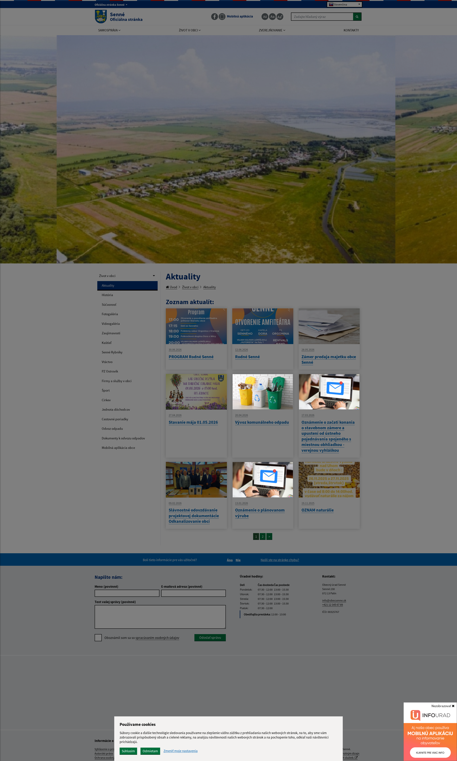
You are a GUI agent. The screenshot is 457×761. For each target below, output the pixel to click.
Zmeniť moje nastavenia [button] (181, 751)
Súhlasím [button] (128, 751)
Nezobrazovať (441, 706)
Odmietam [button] (150, 751)
